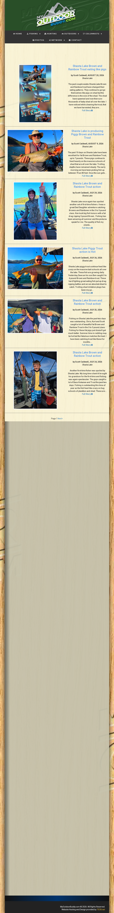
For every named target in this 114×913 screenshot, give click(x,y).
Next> (60, 418)
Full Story (86, 110)
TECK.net (101, 909)
